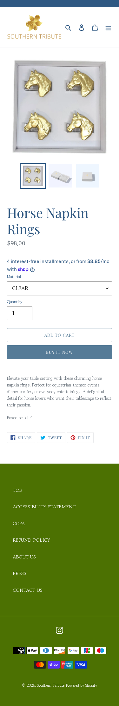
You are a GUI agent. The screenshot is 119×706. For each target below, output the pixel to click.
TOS (17, 490)
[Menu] (108, 27)
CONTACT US (28, 590)
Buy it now (59, 352)
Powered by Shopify (81, 685)
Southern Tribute (50, 685)
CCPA (19, 523)
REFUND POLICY (31, 540)
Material (14, 277)
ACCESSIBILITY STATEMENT (44, 506)
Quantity (15, 302)
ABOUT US (24, 556)
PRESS (19, 573)
